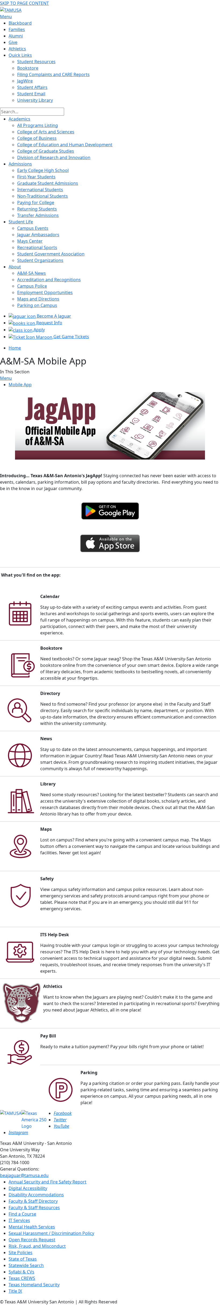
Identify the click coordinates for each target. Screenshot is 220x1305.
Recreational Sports (37, 247)
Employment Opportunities (45, 292)
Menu (6, 378)
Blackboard (20, 23)
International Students (40, 190)
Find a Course (22, 1214)
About (15, 267)
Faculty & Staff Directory (33, 1201)
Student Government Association (51, 254)
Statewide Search (26, 1265)
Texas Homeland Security (34, 1285)
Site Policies (20, 1252)
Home (15, 348)
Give (13, 42)
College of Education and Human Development (64, 145)
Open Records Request (32, 1240)
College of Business (37, 138)
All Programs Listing (37, 125)
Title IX (15, 1291)
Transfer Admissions (38, 215)
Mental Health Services (32, 1227)
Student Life (21, 222)
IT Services (19, 1220)
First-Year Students (36, 177)
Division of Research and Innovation (53, 157)
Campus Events (32, 228)
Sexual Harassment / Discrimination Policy (51, 1233)
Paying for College (35, 202)
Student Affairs (32, 87)
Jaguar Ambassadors (38, 235)
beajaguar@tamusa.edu (24, 1175)
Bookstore (27, 68)
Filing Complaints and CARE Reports (53, 74)
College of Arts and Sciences (45, 132)
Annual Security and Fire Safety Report (47, 1182)
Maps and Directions (38, 299)
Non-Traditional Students (42, 196)
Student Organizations (40, 260)
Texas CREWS (22, 1278)
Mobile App (20, 385)
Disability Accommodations (36, 1195)
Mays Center (30, 241)
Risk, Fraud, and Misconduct (37, 1246)
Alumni (16, 36)
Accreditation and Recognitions (49, 280)
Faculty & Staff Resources (34, 1207)
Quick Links (20, 55)
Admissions (20, 164)
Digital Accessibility (28, 1188)
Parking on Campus (37, 305)
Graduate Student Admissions (47, 183)
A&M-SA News (31, 273)
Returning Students (37, 209)
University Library (35, 100)
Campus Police (32, 286)
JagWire (25, 81)
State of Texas (23, 1259)
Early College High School (43, 170)
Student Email (31, 94)
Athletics (17, 49)
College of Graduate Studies (45, 151)
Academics (19, 119)
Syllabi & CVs (21, 1272)
